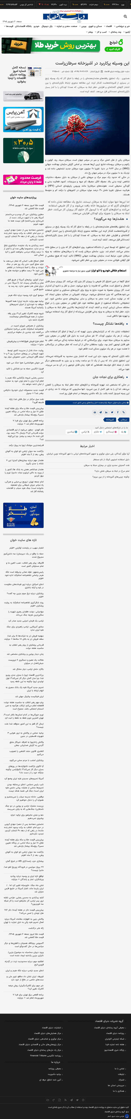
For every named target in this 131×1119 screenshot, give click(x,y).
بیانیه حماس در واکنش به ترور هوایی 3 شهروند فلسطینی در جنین (26, 734)
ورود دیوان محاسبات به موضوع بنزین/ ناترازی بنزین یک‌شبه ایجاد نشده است (26, 954)
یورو (111, 4)
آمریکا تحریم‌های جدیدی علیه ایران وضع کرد (24, 778)
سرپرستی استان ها (116, 1085)
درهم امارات (82, 4)
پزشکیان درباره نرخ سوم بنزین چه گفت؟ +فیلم (25, 595)
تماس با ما (119, 1068)
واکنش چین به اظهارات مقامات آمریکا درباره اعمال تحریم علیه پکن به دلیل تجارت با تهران (24, 921)
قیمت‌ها (9, 26)
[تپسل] (46, 267)
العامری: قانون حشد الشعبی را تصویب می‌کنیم (26, 753)
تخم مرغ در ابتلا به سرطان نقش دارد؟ (112, 471)
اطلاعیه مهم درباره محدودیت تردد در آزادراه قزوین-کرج (24, 963)
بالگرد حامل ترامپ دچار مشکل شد (28, 669)
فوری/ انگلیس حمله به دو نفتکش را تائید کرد (25, 370)
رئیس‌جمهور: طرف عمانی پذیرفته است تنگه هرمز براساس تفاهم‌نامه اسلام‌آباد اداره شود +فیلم (24, 575)
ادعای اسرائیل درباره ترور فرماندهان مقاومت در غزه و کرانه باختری (24, 586)
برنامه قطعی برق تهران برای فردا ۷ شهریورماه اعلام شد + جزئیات (28, 422)
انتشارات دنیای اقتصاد (51, 1027)
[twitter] (112, 412)
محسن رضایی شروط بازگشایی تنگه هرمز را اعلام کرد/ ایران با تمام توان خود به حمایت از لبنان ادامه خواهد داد (24, 381)
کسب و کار (101, 32)
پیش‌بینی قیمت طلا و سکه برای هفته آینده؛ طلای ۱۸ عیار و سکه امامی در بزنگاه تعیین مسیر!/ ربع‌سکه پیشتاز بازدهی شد (24, 411)
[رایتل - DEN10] (23, 180)
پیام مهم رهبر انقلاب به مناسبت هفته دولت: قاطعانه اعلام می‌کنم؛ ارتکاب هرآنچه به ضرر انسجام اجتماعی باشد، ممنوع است (24, 706)
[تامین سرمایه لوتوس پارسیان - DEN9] (23, 150)
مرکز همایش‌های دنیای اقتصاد (47, 1033)
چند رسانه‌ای (115, 32)
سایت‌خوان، (116, 402)
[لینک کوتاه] (123, 412)
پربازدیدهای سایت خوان (23, 198)
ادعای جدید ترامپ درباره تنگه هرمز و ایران (25, 970)
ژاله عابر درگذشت (36, 928)
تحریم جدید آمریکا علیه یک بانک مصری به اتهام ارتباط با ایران (25, 689)
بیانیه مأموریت (54, 1074)
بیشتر (90, 32)
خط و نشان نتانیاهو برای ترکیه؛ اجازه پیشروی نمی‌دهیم (27, 817)
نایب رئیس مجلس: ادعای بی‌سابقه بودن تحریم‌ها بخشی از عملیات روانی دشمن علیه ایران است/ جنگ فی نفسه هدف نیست (24, 788)
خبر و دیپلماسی (122, 26)
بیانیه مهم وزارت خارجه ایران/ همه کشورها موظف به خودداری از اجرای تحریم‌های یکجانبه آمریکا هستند (25, 304)
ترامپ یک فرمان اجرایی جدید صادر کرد (26, 621)
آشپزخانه (110, 419)
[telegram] (100, 412)
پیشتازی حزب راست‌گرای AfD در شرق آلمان (25, 861)
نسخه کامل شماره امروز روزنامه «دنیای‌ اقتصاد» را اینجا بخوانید (17, 75)
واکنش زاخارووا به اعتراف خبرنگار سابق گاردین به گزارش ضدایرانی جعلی (27, 744)
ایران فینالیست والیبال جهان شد (29, 696)
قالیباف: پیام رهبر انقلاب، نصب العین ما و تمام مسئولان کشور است (25, 564)
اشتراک (121, 1080)
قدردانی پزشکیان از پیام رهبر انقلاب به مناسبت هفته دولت (26, 646)
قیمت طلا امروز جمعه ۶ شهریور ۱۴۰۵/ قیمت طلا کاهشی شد (26, 207)
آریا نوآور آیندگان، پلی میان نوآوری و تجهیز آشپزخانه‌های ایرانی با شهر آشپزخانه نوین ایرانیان (88, 454)
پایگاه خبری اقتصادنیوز (114, 1050)
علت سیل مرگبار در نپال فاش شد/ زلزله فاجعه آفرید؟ (26, 401)
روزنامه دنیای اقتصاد (115, 1033)
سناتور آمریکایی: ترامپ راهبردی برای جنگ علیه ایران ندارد (25, 628)
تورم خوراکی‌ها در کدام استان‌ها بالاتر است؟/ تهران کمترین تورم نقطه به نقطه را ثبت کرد (24, 716)
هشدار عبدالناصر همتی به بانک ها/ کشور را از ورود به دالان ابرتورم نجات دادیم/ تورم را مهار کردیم (24, 473)
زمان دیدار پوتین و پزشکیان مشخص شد (25, 654)
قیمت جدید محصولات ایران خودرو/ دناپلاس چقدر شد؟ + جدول (24, 392)
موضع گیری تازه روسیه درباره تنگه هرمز (26, 295)
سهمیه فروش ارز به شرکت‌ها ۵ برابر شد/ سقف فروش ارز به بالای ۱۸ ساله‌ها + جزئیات (24, 637)
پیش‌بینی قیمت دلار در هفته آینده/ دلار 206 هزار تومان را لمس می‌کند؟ (24, 911)
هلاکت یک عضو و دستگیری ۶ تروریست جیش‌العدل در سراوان (26, 662)
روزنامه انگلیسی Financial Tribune (45, 1055)
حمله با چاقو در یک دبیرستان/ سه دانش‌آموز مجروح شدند (24, 555)
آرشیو (127, 32)
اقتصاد (108, 26)
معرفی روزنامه (54, 1068)
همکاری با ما (118, 1091)
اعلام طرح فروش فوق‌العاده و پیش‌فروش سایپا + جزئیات (25, 343)
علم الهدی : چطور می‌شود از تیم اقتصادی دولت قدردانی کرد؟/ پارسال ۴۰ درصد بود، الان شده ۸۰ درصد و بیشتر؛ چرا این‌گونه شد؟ (25, 434)
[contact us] (53, 1100)
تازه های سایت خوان (23, 540)
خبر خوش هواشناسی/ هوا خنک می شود (25, 362)
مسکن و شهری (95, 26)
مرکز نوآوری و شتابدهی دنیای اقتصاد (44, 1039)
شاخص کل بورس (14, 4)
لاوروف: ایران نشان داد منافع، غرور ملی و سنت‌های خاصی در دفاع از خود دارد (25, 978)
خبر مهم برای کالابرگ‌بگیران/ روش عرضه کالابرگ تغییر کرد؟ (26, 987)
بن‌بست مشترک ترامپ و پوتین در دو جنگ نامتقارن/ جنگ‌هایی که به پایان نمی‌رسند (24, 807)
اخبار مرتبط (87, 446)
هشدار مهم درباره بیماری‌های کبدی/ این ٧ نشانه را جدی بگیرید (25, 462)
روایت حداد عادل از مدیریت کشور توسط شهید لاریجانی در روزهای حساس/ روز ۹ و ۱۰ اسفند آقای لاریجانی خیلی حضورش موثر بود (24, 354)
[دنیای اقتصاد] (65, 16)
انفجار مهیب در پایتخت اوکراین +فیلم (27, 548)
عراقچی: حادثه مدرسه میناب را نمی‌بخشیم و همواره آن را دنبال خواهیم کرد (24, 798)
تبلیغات (121, 1074)
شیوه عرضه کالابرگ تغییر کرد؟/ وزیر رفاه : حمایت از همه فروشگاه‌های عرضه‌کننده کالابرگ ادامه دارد (25, 317)
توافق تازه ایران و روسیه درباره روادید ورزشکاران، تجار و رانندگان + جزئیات (27, 878)
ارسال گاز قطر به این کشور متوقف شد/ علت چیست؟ (24, 725)
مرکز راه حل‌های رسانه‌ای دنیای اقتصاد (44, 1050)
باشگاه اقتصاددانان (23, 26)
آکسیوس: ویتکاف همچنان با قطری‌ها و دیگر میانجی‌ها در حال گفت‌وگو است (24, 945)
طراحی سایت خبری (118, 1116)
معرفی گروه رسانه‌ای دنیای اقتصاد (109, 1027)
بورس (84, 26)
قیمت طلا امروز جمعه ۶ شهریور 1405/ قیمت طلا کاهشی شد (26, 936)
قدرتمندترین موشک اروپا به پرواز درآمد (26, 445)
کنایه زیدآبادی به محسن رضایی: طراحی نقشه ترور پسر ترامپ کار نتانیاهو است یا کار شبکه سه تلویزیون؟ (24, 901)
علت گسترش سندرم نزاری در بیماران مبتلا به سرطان (106, 465)
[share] (59, 1100)
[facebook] (117, 412)
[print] (94, 412)
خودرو (37, 26)
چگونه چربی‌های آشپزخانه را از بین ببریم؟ (110, 477)
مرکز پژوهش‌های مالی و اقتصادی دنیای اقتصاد (40, 1044)
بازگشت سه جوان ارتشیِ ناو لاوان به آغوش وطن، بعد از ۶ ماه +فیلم (24, 453)
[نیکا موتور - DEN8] (23, 96)
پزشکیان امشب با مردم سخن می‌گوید (26, 760)
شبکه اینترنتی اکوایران (114, 1039)
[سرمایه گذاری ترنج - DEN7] (65, 46)
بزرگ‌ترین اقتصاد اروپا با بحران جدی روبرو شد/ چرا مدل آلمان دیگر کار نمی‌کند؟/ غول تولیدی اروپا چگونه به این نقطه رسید (25, 678)
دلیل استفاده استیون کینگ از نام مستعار (111, 459)
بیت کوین (51, 4)
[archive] (47, 1100)
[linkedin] (106, 412)
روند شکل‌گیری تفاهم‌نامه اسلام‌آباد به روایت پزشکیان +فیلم (24, 604)
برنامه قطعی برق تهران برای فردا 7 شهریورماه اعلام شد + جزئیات (28, 996)
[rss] (65, 1100)
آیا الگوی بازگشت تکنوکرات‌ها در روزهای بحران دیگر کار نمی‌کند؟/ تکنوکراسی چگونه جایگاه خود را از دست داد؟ (25, 769)
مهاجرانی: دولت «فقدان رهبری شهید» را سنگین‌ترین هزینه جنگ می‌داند (26, 613)
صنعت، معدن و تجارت (66, 26)
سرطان (124, 419)
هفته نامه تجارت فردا (114, 1044)
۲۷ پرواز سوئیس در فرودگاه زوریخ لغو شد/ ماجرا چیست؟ (24, 869)
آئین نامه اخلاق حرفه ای (50, 1080)
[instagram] (83, 1100)
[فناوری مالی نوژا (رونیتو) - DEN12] (23, 515)
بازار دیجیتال (47, 26)
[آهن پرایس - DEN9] (23, 119)
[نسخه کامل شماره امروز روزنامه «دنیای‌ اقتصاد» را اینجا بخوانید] (34, 71)
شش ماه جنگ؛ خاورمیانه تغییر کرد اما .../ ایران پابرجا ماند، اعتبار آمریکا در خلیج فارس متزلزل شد (24, 888)
